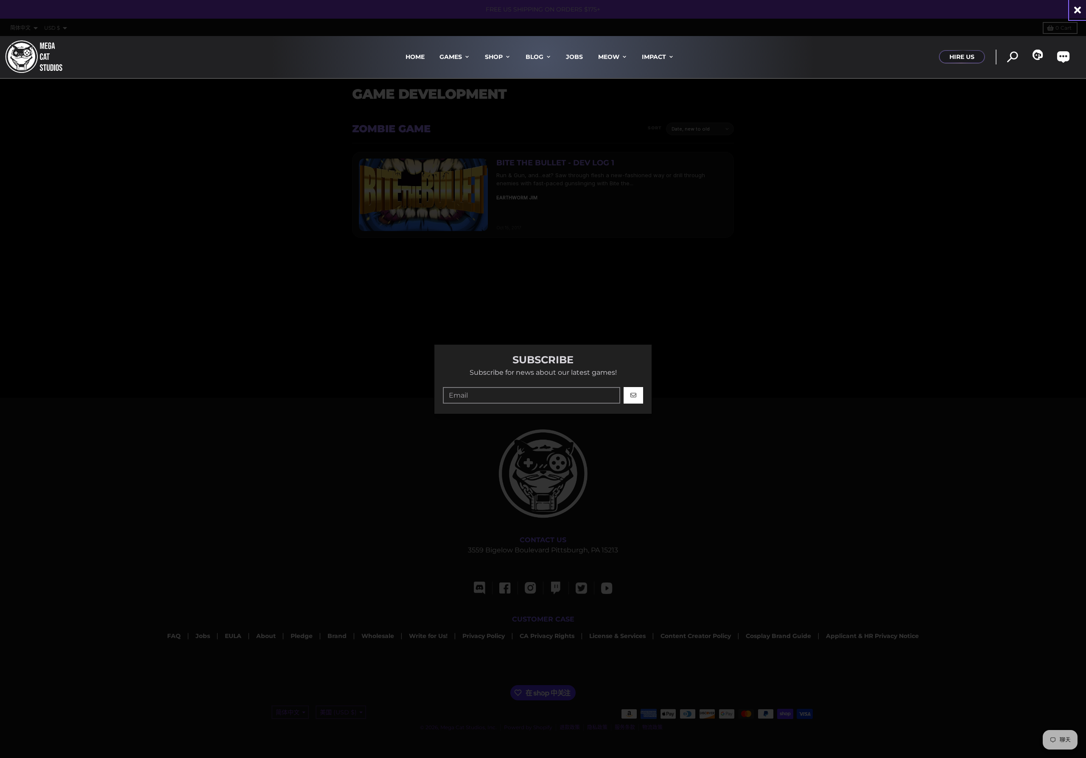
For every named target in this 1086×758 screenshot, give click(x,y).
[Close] (1077, 10)
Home (415, 57)
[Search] (1012, 57)
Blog (534, 57)
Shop (494, 57)
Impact (654, 57)
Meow (608, 57)
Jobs (574, 57)
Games (450, 57)
